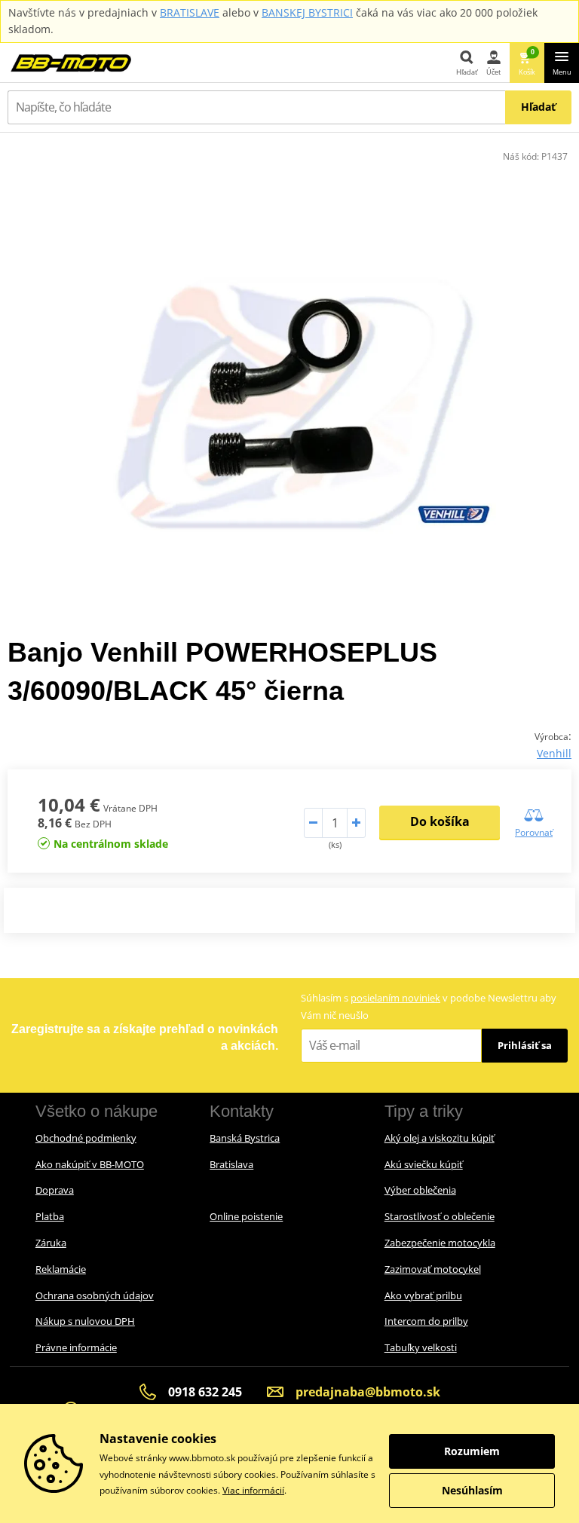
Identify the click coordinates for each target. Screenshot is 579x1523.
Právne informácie (76, 1347)
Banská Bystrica (245, 1138)
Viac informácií (253, 1490)
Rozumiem (472, 1451)
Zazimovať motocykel (432, 1269)
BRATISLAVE (189, 12)
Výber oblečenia (420, 1190)
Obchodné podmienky (85, 1138)
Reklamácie (60, 1269)
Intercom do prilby (426, 1321)
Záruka (50, 1242)
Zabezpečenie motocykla (439, 1242)
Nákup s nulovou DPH (85, 1321)
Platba (49, 1216)
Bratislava (231, 1164)
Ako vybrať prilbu (423, 1295)
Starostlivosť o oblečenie (439, 1216)
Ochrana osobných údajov (94, 1295)
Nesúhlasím (472, 1490)
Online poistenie (246, 1216)
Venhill (554, 753)
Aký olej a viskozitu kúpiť (439, 1138)
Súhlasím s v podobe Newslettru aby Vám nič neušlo (428, 1006)
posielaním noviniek (395, 998)
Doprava (54, 1190)
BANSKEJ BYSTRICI (307, 12)
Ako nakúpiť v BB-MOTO (89, 1164)
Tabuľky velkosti (420, 1347)
